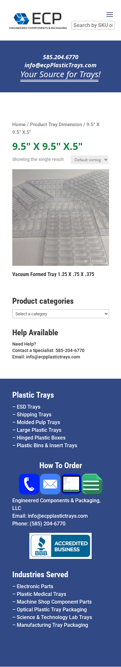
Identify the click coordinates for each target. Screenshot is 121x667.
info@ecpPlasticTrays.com (60, 65)
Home (18, 124)
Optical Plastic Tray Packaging (52, 610)
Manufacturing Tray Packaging (52, 625)
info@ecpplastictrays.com (58, 516)
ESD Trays (28, 407)
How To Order (60, 465)
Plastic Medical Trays (41, 594)
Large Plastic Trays (39, 430)
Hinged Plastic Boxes (41, 438)
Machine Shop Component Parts (54, 602)
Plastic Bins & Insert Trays (47, 445)
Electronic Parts (35, 586)
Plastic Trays (33, 395)
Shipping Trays (34, 415)
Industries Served (40, 574)
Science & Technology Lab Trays (54, 617)
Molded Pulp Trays (38, 422)
